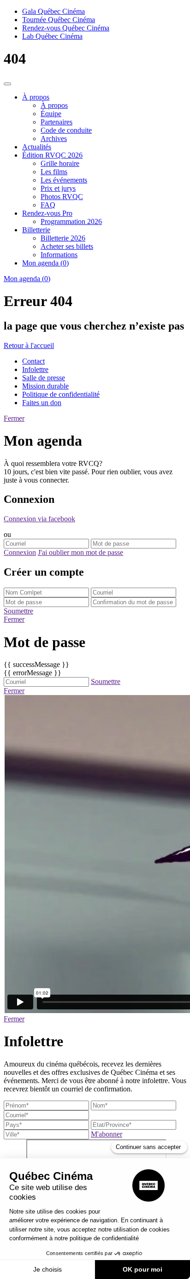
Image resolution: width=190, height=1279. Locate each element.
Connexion (20, 552)
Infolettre (35, 369)
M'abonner (106, 1134)
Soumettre (18, 611)
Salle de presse (43, 378)
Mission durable (45, 386)
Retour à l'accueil (29, 345)
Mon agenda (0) (45, 263)
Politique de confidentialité (61, 394)
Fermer (14, 418)
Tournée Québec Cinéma (58, 20)
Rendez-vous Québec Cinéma (65, 28)
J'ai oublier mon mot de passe (80, 552)
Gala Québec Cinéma (53, 11)
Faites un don (41, 403)
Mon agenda (27, 279)
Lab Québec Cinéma (52, 36)
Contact (33, 361)
